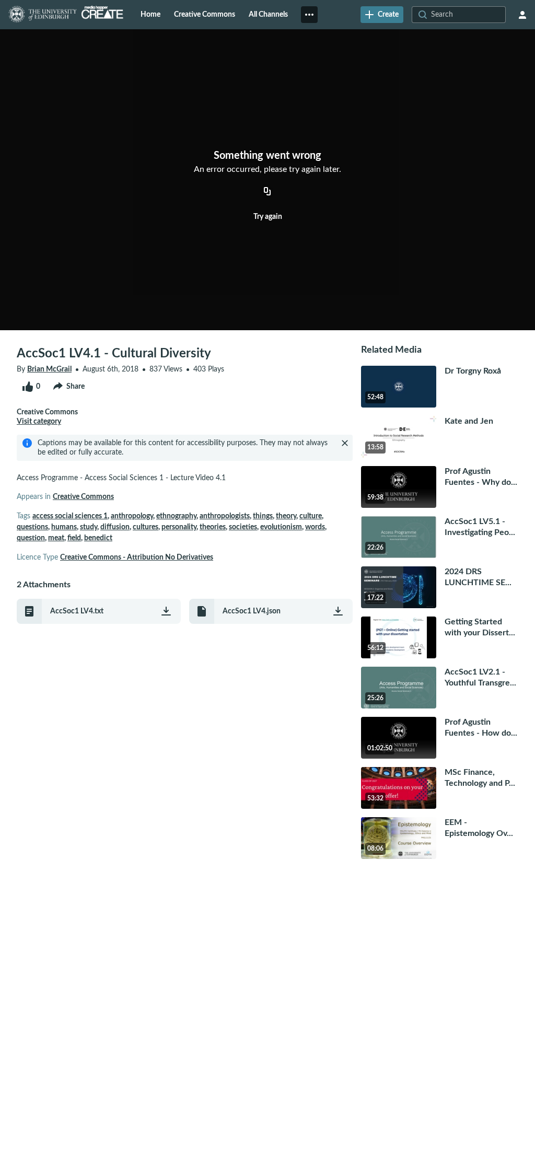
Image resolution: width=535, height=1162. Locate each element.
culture (310, 516)
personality (178, 527)
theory (286, 516)
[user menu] (522, 14)
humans (64, 527)
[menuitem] (150, 14)
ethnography (176, 516)
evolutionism (281, 527)
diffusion (115, 527)
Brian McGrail (49, 369)
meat (56, 538)
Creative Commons (83, 497)
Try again (267, 216)
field (74, 538)
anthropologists (225, 516)
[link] (381, 14)
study (88, 527)
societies (243, 527)
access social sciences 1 (70, 516)
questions (32, 527)
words (315, 527)
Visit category (39, 421)
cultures (145, 527)
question (31, 538)
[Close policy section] (345, 443)
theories (213, 527)
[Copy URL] (267, 191)
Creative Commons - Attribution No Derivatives (136, 557)
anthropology (132, 516)
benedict (98, 538)
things (263, 516)
